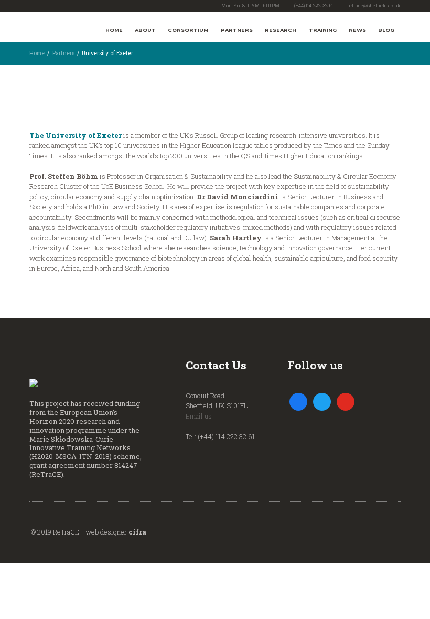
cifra (137, 532)
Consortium (188, 30)
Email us (199, 416)
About (145, 30)
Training (323, 30)
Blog (386, 30)
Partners (237, 30)
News (357, 30)
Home (114, 30)
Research (280, 30)
